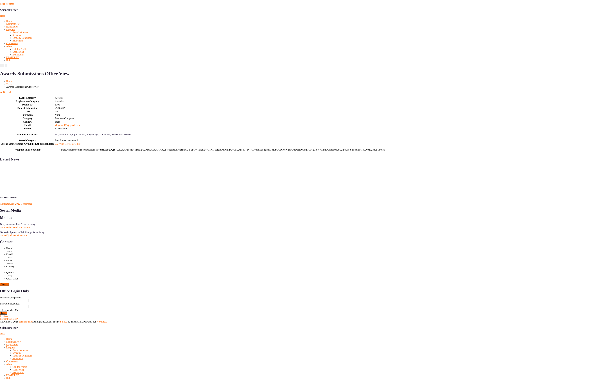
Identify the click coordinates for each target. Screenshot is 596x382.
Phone (10, 260)
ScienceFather (7, 3)
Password (10, 303)
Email (9, 254)
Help (8, 60)
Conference (12, 43)
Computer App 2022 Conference (16, 203)
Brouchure (17, 40)
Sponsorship (18, 51)
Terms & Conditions (22, 38)
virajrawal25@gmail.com (67, 125)
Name (9, 248)
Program (10, 29)
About (9, 46)
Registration (12, 26)
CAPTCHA (12, 278)
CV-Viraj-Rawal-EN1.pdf (67, 143)
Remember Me (11, 310)
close (2, 15)
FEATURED (12, 57)
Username (10, 297)
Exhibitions (18, 54)
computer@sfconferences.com (15, 227)
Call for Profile (19, 49)
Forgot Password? (9, 319)
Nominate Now (13, 24)
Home (9, 21)
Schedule (16, 35)
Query (10, 272)
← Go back (5, 92)
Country (11, 266)
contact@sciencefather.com (13, 235)
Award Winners (20, 32)
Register (4, 316)
